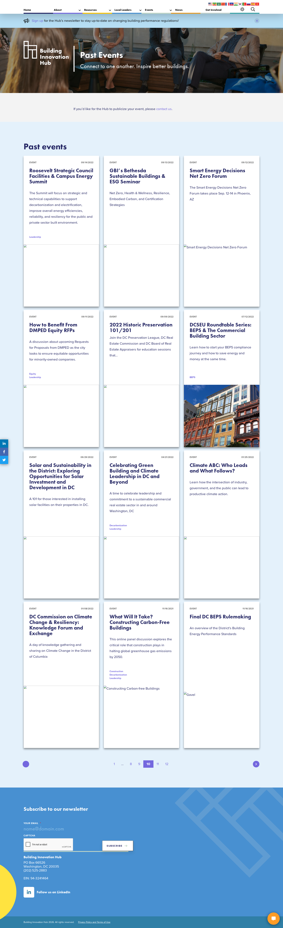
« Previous (26, 764)
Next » (256, 764)
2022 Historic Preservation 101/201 (141, 327)
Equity (32, 373)
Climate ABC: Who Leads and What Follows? (218, 468)
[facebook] (4, 452)
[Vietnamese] (257, 4)
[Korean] (240, 4)
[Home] (46, 54)
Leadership (35, 377)
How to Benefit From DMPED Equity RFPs (53, 327)
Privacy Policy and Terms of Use (94, 922)
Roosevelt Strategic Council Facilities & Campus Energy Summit (61, 176)
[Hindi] (236, 4)
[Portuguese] (244, 4)
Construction (116, 671)
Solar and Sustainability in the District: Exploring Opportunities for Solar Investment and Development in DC (60, 476)
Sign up (37, 21)
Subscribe (114, 845)
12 (166, 764)
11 (158, 764)
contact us (164, 109)
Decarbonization (118, 525)
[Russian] (249, 4)
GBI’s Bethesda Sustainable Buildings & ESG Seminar (137, 176)
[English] (210, 4)
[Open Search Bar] (253, 9)
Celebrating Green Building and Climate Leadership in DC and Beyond (135, 473)
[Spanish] (253, 4)
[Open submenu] (80, 11)
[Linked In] (29, 892)
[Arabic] (219, 4)
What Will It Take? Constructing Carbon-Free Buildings (140, 622)
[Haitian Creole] (232, 4)
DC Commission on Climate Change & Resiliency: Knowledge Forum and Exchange (60, 625)
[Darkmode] (242, 9)
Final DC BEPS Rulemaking (220, 616)
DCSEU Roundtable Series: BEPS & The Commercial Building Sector (220, 330)
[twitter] (4, 460)
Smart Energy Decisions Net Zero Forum (217, 173)
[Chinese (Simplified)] (223, 4)
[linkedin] (4, 443)
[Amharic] (215, 4)
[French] (227, 4)
